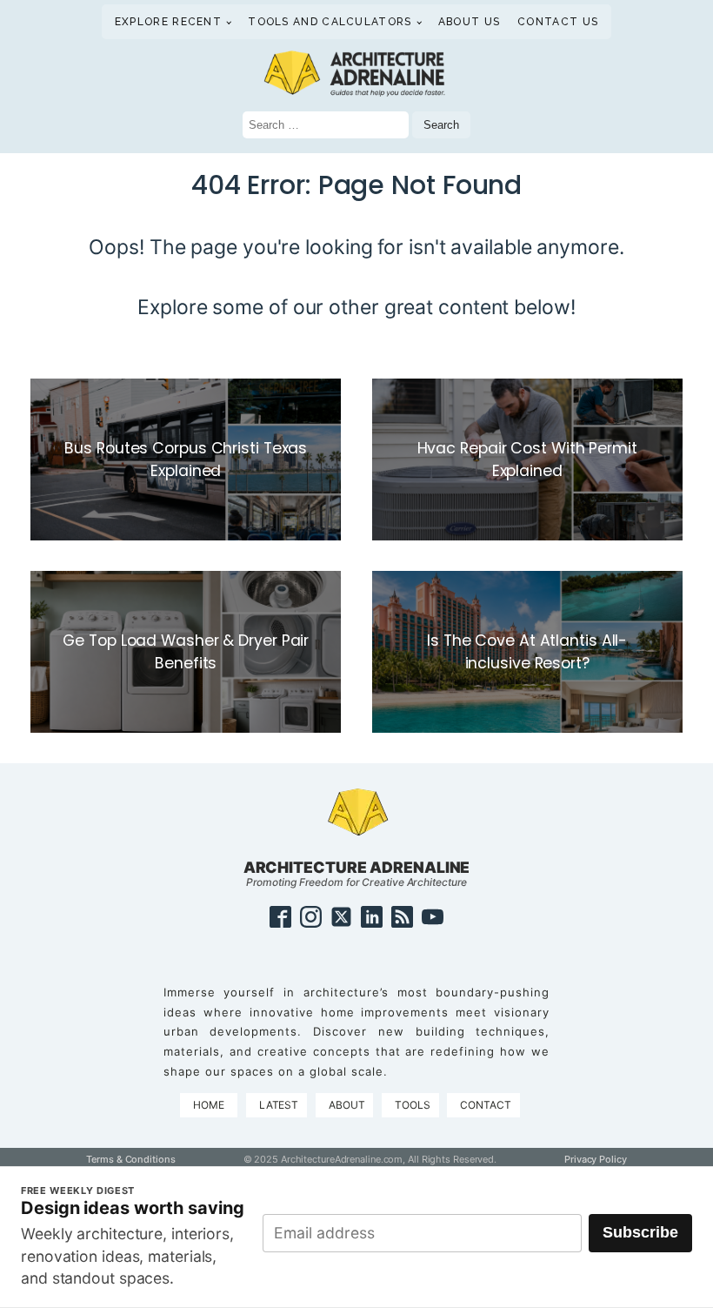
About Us (469, 22)
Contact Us (557, 22)
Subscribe (640, 1232)
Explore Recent (168, 22)
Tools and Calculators (329, 22)
